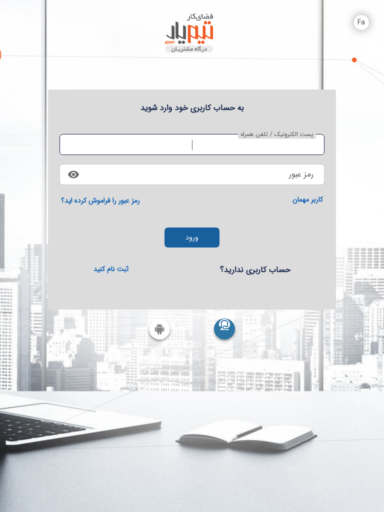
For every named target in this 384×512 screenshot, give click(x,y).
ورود (192, 237)
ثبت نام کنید (111, 269)
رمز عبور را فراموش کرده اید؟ (100, 200)
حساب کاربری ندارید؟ (255, 270)
